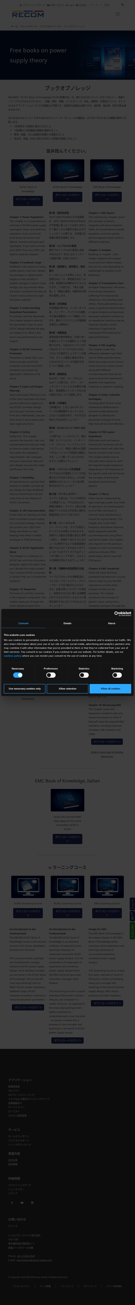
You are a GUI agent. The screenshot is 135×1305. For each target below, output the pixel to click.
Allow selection (67, 688)
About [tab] (111, 623)
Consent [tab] (23, 623)
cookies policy (12, 655)
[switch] (51, 675)
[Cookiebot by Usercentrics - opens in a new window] (116, 613)
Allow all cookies (110, 688)
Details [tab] (68, 623)
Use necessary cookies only (25, 688)
